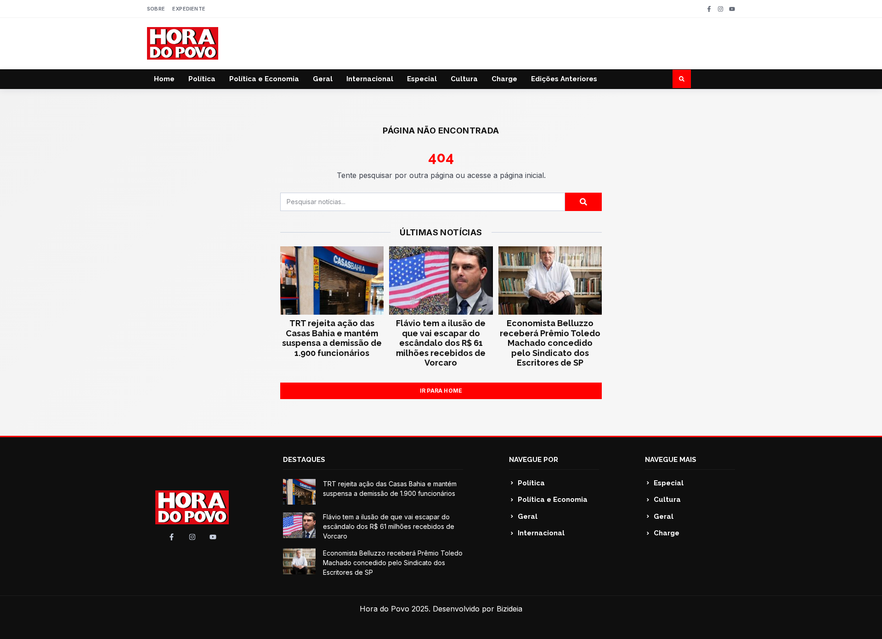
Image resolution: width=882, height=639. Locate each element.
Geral (323, 79)
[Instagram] (721, 9)
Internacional (369, 79)
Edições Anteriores (564, 79)
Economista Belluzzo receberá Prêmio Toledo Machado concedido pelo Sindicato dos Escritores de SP (550, 342)
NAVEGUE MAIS (670, 460)
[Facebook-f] (709, 9)
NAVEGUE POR (533, 460)
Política (201, 79)
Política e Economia (264, 79)
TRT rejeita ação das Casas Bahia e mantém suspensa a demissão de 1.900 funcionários (332, 338)
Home (164, 79)
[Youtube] (732, 9)
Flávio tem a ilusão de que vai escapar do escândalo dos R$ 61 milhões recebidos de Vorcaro (441, 342)
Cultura (464, 79)
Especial (422, 79)
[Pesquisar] (583, 202)
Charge (504, 79)
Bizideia (509, 608)
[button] (682, 79)
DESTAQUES (304, 460)
